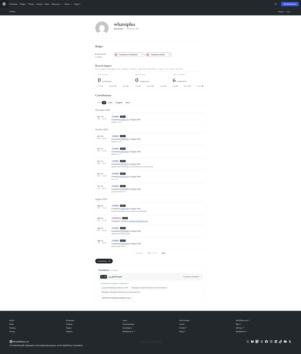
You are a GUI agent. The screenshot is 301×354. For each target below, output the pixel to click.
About (11, 320)
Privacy (12, 332)
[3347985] (124, 244)
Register (281, 12)
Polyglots (119, 102)
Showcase (70, 320)
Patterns (69, 332)
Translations (103, 261)
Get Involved (184, 320)
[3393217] (124, 120)
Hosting (12, 328)
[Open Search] (275, 4)
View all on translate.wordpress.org (116, 298)
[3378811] (124, 164)
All (104, 102)
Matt (238, 324)
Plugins (68, 328)
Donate (183, 328)
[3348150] (124, 209)
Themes (69, 324)
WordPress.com (243, 320)
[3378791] (124, 177)
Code (110, 102)
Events (181, 324)
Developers (127, 328)
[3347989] (124, 231)
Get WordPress (289, 4)
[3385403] (124, 152)
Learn (125, 320)
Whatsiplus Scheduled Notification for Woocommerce (121, 292)
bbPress (240, 328)
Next (163, 253)
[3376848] (124, 189)
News (11, 324)
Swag (182, 332)
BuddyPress (241, 332)
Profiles (12, 12)
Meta (127, 102)
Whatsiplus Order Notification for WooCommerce (149, 288)
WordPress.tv (129, 332)
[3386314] (124, 139)
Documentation (129, 324)
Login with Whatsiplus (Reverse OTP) (115, 288)
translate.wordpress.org (138, 221)
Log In (288, 12)
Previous (139, 253)
